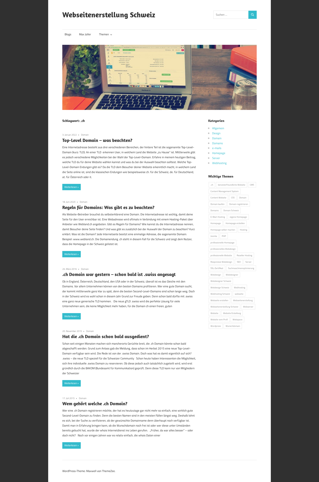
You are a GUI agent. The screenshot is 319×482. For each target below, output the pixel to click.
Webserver (248, 306)
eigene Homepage (238, 217)
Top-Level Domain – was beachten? (97, 140)
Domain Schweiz (231, 210)
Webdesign (216, 274)
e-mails (216, 148)
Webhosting (219, 163)
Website (214, 313)
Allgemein (218, 128)
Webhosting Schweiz (220, 293)
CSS (233, 197)
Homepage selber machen (223, 229)
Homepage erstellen (235, 223)
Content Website (218, 197)
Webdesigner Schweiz (221, 281)
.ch (212, 184)
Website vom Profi (219, 319)
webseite (239, 293)
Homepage (218, 153)
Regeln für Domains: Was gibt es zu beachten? (108, 207)
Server (216, 158)
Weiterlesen (70, 187)
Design (216, 133)
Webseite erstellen (219, 300)
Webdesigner (232, 274)
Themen (104, 34)
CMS (252, 184)
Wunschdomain (233, 326)
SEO (239, 261)
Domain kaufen (217, 204)
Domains (217, 143)
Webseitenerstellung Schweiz (108, 14)
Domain (85, 134)
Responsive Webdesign (221, 261)
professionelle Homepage (222, 242)
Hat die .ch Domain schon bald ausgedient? (105, 336)
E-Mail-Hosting (218, 217)
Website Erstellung (232, 313)
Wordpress (216, 326)
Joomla (214, 236)
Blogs (68, 34)
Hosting (243, 229)
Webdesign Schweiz (220, 287)
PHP (224, 236)
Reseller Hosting (244, 255)
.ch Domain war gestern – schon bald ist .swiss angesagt (119, 274)
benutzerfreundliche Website (231, 184)
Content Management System (225, 191)
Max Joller (85, 34)
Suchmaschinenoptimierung (241, 268)
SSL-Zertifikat (217, 268)
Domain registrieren (238, 204)
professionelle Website (221, 255)
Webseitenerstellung (243, 300)
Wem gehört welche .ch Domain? (94, 403)
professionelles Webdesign (223, 248)
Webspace (237, 319)
